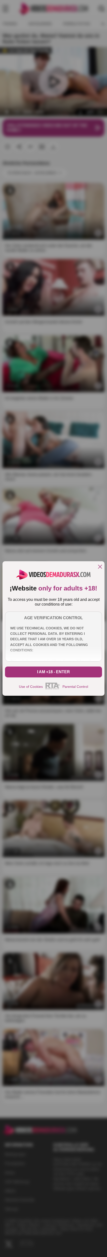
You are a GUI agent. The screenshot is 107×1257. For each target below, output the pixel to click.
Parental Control (75, 687)
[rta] (52, 689)
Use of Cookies (31, 687)
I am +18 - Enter (53, 672)
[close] (100, 567)
